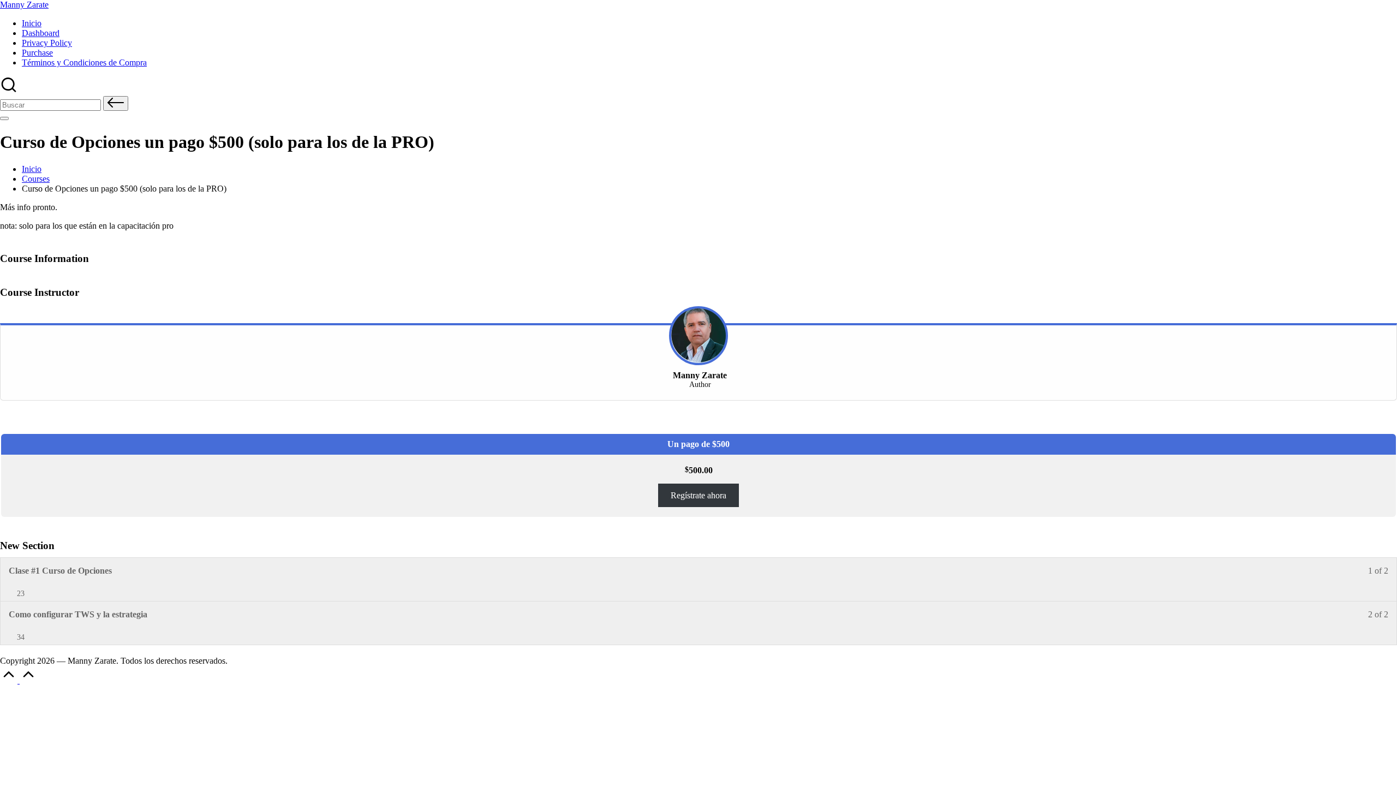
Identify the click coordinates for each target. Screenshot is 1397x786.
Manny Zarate (24, 4)
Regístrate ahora (698, 495)
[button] (115, 103)
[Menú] (4, 118)
